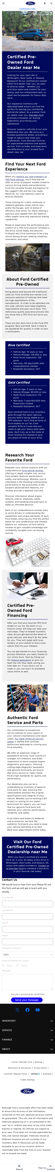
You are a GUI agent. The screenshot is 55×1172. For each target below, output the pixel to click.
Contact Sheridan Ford (21, 1062)
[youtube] (38, 1010)
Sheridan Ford (36, 115)
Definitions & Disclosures (19, 1068)
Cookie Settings (27, 1080)
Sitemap (38, 1062)
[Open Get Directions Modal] (44, 3)
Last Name (7, 910)
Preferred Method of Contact (15, 961)
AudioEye (47, 1074)
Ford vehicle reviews (32, 470)
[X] (17, 1010)
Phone (5, 936)
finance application (21, 660)
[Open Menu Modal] (3, 3)
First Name (7, 898)
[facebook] (27, 1010)
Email (5, 923)
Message (6, 971)
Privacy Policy (40, 1068)
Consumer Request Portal (15, 1074)
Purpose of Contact (11, 948)
